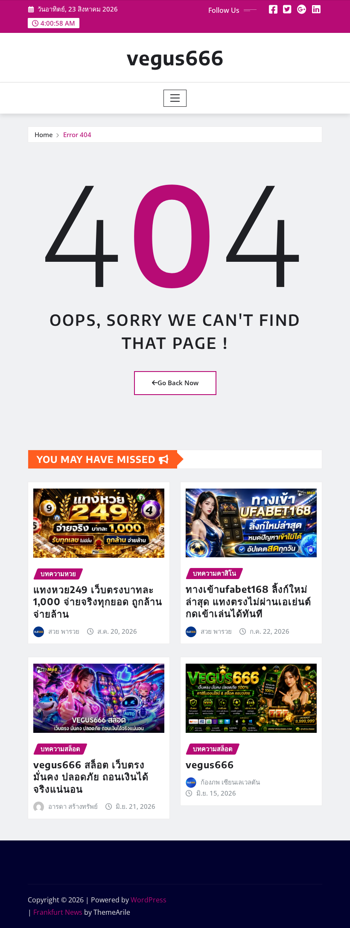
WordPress (148, 900)
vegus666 (175, 57)
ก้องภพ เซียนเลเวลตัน (230, 782)
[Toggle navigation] (175, 98)
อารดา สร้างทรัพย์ (73, 806)
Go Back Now (178, 382)
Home (44, 134)
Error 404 (77, 134)
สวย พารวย (63, 631)
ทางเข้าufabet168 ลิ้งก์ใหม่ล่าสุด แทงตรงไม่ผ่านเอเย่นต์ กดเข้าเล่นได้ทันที (248, 601)
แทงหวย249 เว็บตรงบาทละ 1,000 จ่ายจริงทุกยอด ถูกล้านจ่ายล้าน (97, 601)
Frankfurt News (57, 912)
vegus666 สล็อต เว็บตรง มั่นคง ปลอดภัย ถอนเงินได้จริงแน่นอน (91, 776)
